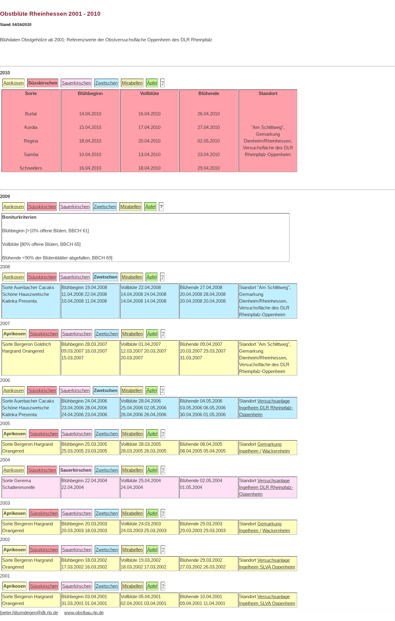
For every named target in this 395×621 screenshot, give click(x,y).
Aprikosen (13, 83)
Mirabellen (132, 83)
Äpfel (152, 83)
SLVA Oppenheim (277, 567)
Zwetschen (106, 83)
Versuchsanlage (273, 401)
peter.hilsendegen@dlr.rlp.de (29, 612)
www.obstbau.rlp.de (84, 612)
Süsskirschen (42, 206)
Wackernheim (276, 451)
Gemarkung (269, 444)
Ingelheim (249, 407)
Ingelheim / (250, 451)
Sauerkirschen (76, 83)
